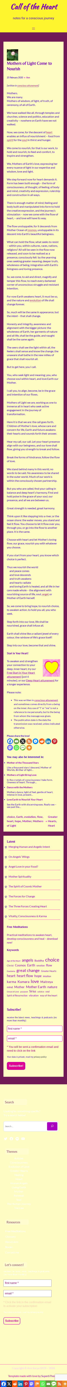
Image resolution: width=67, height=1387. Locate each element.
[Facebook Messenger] (35, 741)
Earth (19, 817)
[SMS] (23, 747)
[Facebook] (10, 741)
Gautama (11, 971)
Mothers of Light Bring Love (21, 774)
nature (52, 987)
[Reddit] (42, 741)
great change (28, 970)
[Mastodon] (10, 747)
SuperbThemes (50, 1376)
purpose (24, 991)
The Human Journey (19, 1203)
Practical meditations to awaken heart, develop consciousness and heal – (32, 938)
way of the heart (48, 995)
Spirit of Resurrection (17, 995)
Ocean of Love (13, 991)
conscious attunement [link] (27, 85)
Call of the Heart (33, 6)
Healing (18, 1174)
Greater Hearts (48, 971)
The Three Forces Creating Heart (28, 906)
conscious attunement (46, 700)
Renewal (19, 1195)
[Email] (16, 741)
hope (18, 821)
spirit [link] (10, 140)
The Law (19, 1207)
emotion (41, 965)
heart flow (25, 976)
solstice (40, 991)
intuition (47, 976)
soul (47, 991)
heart (10, 821)
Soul (18, 1199)
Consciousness (19, 1162)
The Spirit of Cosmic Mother (25, 886)
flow (40, 817)
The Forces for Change (22, 896)
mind (10, 987)
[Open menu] (33, 29)
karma (11, 982)
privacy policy (40, 1057)
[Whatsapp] (16, 747)
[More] (29, 747)
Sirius (32, 991)
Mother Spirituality (20, 876)
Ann (28, 78)
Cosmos (20, 965)
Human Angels (18, 1183)
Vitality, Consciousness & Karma (28, 916)
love (35, 981)
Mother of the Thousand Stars (23, 762)
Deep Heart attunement (40, 680)
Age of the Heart (13, 961)
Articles (18, 1158)
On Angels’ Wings (19, 856)
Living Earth (19, 1187)
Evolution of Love (19, 1166)
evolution (30, 817)
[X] (23, 741)
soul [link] (24, 140)
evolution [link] (35, 300)
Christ (10, 965)
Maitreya (46, 982)
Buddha (39, 960)
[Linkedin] (48, 741)
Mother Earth (36, 987)
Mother (26, 821)
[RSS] (29, 741)
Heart (51, 825)
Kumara (23, 981)
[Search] (52, 1126)
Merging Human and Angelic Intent (29, 846)
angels (27, 960)
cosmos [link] (32, 230)
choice (11, 817)
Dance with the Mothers (19, 787)
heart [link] (49, 132)
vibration (34, 995)
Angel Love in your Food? (23, 866)
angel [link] (45, 594)
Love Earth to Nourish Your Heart (25, 799)
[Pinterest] (54, 741)
